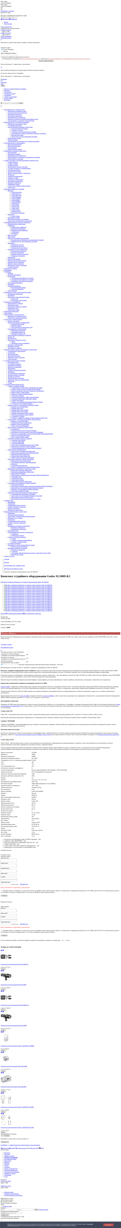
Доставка (7, 1154)
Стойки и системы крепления (17, 537)
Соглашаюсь (108, 1225)
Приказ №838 (8, 98)
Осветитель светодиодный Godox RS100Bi (14, 1025)
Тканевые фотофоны (14, 286)
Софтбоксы (11, 225)
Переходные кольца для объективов (18, 322)
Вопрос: (3, 908)
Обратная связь (8, 1192)
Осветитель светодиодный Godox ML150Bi (14, 1066)
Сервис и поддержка (10, 97)
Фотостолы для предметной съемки (18, 297)
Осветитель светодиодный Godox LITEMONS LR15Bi (17, 1127)
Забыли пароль (43, 1209)
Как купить (7, 1161)
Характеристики (30, 664)
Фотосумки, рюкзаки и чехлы (17, 340)
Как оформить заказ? (7, 647)
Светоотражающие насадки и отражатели (20, 532)
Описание (21, 664)
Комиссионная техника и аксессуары (15, 511)
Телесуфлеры (8, 313)
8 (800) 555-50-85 (6, 30)
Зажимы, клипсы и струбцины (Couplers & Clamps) (23, 405)
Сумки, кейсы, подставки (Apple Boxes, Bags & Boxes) (24, 419)
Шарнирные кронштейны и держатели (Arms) (22, 469)
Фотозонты (11, 243)
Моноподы (11, 214)
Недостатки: (4, 863)
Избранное (5, 19)
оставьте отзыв (7, 1206)
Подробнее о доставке (7, 11)
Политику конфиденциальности (30, 59)
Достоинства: (5, 858)
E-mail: (3, 877)
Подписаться (4, 1142)
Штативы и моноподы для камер (14, 189)
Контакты (7, 100)
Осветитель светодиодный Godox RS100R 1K (14, 964)
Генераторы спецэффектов (12, 302)
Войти (6, 22)
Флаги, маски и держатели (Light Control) (20, 427)
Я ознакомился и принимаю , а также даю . (47, 59)
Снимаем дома (8, 500)
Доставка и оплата (9, 93)
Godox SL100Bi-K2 (48, 696)
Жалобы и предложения (11, 1194)
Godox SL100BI (24, 696)
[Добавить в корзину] (3, 969)
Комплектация (39, 664)
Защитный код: (6, 882)
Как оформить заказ (10, 1159)
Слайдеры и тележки (10, 268)
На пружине (11, 276)
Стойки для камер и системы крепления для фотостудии (21, 160)
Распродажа (7, 92)
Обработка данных (10, 1173)
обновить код (24, 884)
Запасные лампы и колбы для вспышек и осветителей (20, 349)
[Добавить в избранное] (1, 950)
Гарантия (7, 1167)
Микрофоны (8, 270)
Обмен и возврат (9, 1156)
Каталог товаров (9, 89)
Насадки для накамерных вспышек (18, 238)
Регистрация (8, 24)
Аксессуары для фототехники (13, 319)
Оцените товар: (6, 856)
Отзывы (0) (4, 617)
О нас (6, 1176)
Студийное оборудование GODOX (14, 360)
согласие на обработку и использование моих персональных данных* (69, 59)
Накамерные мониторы (11, 311)
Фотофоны (7, 271)
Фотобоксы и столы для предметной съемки (17, 292)
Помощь (6, 1162)
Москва (5, 51)
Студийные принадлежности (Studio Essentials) (22, 483)
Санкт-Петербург (8, 49)
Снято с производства (11, 1168)
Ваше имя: (4, 873)
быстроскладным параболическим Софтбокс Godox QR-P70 (33, 734)
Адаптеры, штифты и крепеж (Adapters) (20, 438)
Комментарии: (5, 868)
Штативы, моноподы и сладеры (17, 548)
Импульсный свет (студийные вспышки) (16, 122)
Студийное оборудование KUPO (14, 384)
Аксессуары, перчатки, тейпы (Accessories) (21, 459)
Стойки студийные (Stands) (16, 386)
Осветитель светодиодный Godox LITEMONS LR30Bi (17, 1107)
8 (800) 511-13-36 (6, 33)
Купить (3, 613)
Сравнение (13, 19)
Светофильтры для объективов (17, 329)
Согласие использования (11, 1172)
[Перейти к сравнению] (3, 950)
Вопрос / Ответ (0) (57, 664)
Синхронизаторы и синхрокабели (14, 143)
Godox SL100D (5, 686)
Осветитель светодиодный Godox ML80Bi (13, 1086)
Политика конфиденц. (11, 1170)
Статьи (6, 1165)
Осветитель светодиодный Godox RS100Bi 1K (15, 1005)
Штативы (11, 190)
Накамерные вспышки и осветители (15, 151)
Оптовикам (7, 95)
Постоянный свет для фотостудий (14, 109)
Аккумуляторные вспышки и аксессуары (20, 127)
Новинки (7, 90)
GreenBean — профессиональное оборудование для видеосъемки (20, 1145)
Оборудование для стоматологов (14, 314)
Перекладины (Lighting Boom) (17, 449)
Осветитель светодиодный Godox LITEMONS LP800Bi (17, 1046)
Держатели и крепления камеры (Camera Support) (23, 492)
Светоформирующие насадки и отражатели (17, 222)
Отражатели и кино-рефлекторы (17, 249)
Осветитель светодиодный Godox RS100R (13, 984)
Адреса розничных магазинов (13, 1195)
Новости (6, 1164)
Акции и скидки (9, 556)
